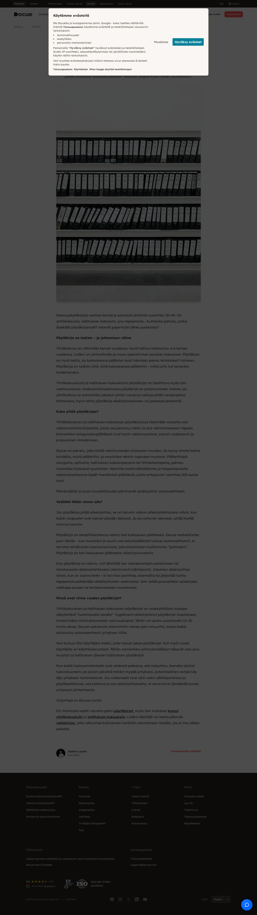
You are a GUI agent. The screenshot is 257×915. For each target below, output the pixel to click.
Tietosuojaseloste (72, 27)
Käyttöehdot (81, 69)
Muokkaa (161, 42)
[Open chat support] (246, 904)
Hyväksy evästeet (188, 42)
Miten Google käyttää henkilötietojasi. (110, 69)
